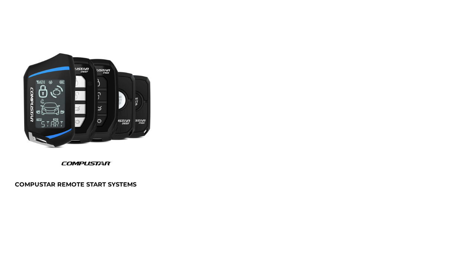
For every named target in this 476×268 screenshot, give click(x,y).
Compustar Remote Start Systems (75, 184)
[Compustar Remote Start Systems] (86, 107)
